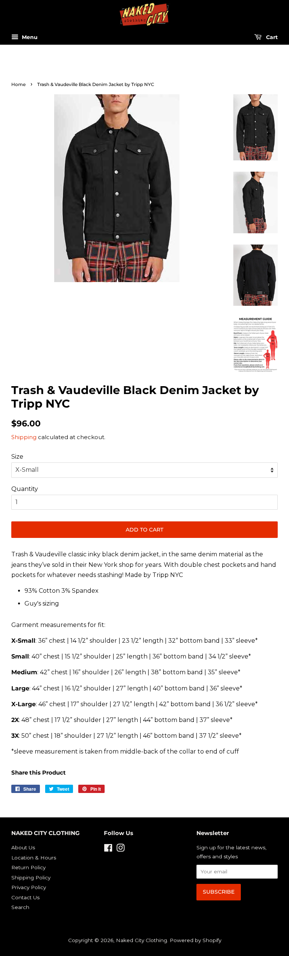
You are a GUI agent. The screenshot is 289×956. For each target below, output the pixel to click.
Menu (29, 37)
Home (18, 84)
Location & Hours (33, 858)
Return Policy (28, 867)
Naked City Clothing (141, 940)
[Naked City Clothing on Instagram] (120, 849)
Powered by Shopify (195, 940)
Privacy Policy (28, 887)
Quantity (24, 488)
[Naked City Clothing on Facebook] (108, 849)
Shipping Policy (30, 877)
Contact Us (25, 897)
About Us (23, 847)
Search (20, 907)
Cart (271, 37)
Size (17, 456)
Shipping (24, 437)
